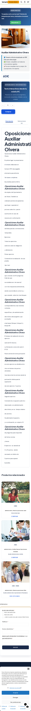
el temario (8, 165)
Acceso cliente (13, 2)
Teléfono (5, 621)
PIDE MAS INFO (8, 614)
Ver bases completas (11, 177)
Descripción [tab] (9, 121)
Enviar (15, 647)
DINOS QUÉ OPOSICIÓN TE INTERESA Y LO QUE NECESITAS (14, 637)
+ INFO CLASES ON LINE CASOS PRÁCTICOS (16, 617)
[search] (21, 2)
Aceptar (15, 693)
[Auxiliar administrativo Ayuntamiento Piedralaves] (15, 576)
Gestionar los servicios (15, 688)
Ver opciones (15, 596)
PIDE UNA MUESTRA (9, 612)
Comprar (8, 112)
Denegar (15, 697)
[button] (28, 669)
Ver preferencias (15, 702)
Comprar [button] (14, 516)
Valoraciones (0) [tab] (22, 122)
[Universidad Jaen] (15, 497)
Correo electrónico (8, 629)
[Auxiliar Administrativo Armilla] (15, 536)
